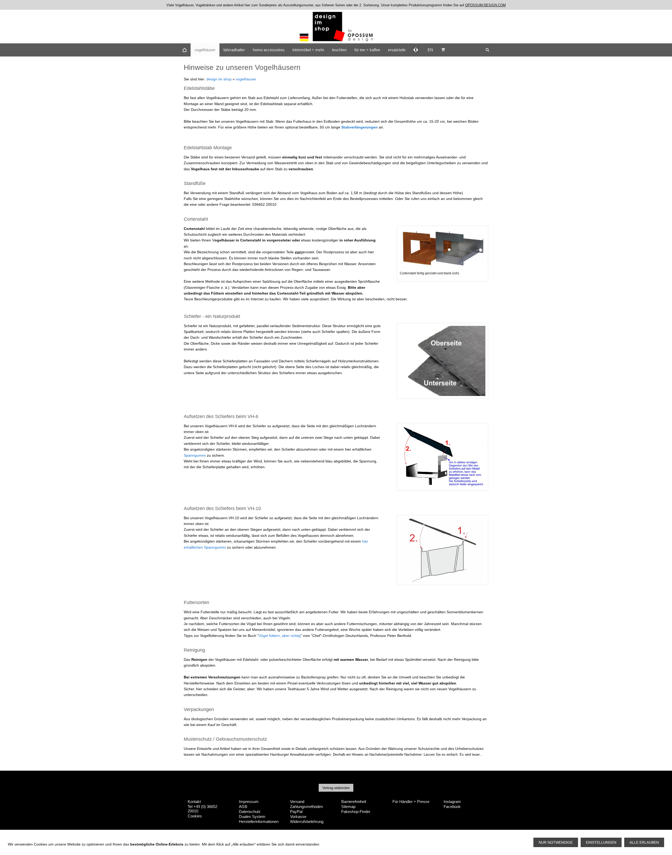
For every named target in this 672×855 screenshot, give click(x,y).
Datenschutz (250, 811)
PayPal (296, 811)
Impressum (249, 801)
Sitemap (348, 806)
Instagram (452, 801)
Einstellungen (601, 842)
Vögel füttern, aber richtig (280, 635)
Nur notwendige (556, 842)
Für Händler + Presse (410, 801)
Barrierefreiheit (353, 801)
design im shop (219, 79)
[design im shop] (184, 49)
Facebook (452, 806)
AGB (243, 806)
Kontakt (194, 801)
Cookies (195, 816)
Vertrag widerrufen (336, 788)
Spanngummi (195, 455)
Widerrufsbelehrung (306, 821)
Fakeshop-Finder (355, 811)
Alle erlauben (644, 842)
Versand (297, 801)
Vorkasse (298, 816)
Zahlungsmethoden (306, 806)
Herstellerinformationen (259, 821)
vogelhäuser (246, 79)
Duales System (252, 816)
